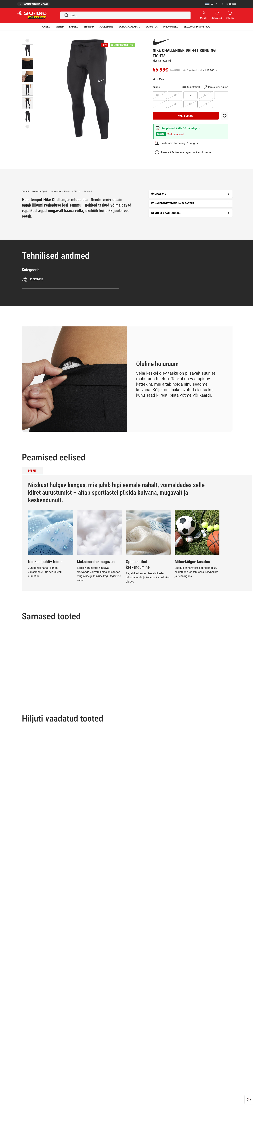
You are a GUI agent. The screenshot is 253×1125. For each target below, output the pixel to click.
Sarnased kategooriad (166, 213)
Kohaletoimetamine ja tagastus (172, 203)
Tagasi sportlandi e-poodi (35, 4)
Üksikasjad (158, 193)
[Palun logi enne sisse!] (224, 116)
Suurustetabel (193, 87)
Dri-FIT (32, 470)
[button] (211, 4)
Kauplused (231, 4)
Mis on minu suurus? (218, 87)
